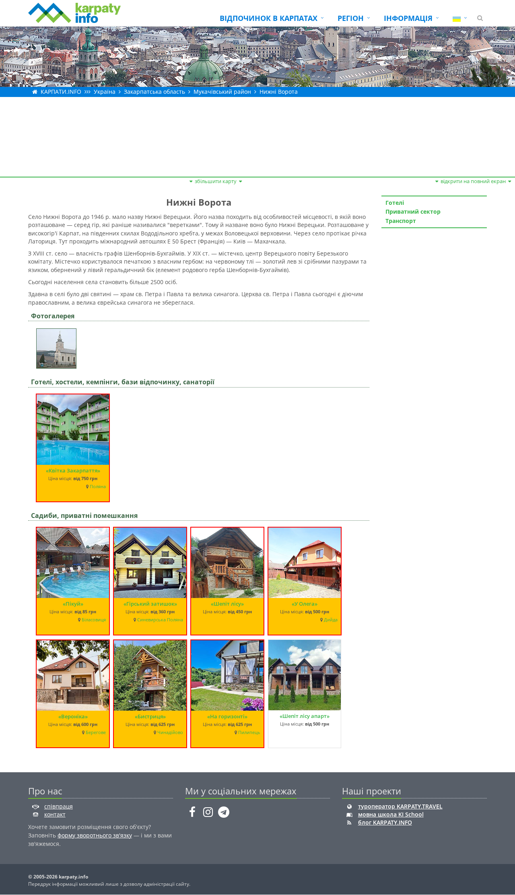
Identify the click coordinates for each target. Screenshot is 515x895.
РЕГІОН (351, 18)
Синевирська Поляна (160, 620)
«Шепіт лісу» (227, 603)
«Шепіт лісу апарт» (305, 716)
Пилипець (249, 732)
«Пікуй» (73, 603)
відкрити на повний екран (473, 181)
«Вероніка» (73, 716)
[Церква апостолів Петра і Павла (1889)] (58, 346)
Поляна (98, 486)
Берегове (96, 732)
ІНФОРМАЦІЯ (408, 18)
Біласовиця (94, 620)
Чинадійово (170, 732)
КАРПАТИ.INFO (61, 91)
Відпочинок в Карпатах (268, 18)
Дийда (331, 620)
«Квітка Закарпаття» (73, 470)
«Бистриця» (150, 716)
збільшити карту (216, 181)
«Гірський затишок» (150, 603)
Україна (104, 91)
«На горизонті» (227, 716)
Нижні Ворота (279, 91)
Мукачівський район (222, 91)
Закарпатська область (154, 91)
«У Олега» (304, 603)
